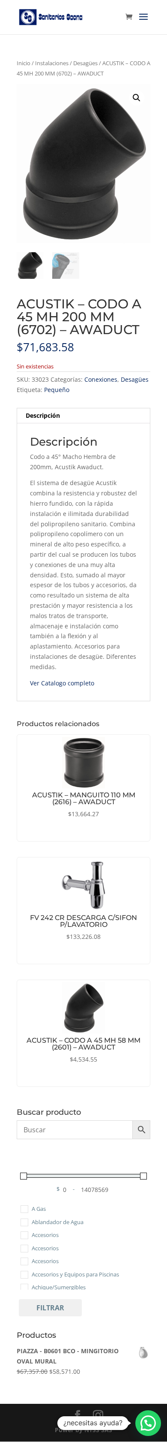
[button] (136, 98)
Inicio (23, 63)
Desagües (85, 63)
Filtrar (50, 1307)
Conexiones (100, 379)
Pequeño (56, 390)
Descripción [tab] (43, 415)
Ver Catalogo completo (62, 683)
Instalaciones (52, 63)
